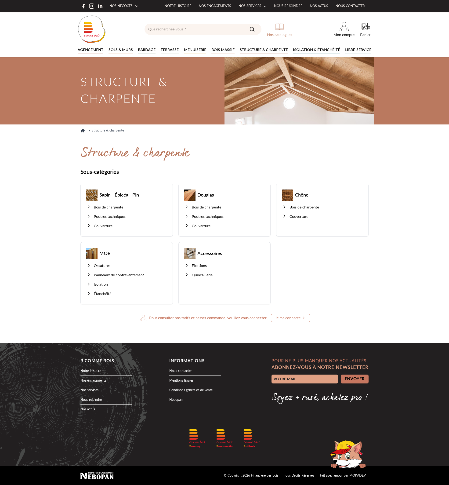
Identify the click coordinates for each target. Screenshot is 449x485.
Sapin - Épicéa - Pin (119, 195)
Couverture (103, 226)
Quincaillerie (202, 275)
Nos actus (319, 6)
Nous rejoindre (288, 6)
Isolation (101, 284)
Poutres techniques (110, 217)
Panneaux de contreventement (119, 275)
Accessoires (209, 253)
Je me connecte (288, 318)
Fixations (199, 266)
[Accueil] (82, 130)
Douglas (205, 195)
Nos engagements (215, 6)
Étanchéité (102, 294)
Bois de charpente (108, 207)
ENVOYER (355, 379)
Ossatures (102, 266)
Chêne (301, 195)
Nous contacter (350, 6)
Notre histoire (178, 6)
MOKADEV (357, 475)
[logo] (92, 29)
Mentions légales (181, 380)
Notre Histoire (90, 371)
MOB (105, 253)
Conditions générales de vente (191, 390)
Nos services (250, 6)
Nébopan (176, 399)
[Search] (252, 29)
